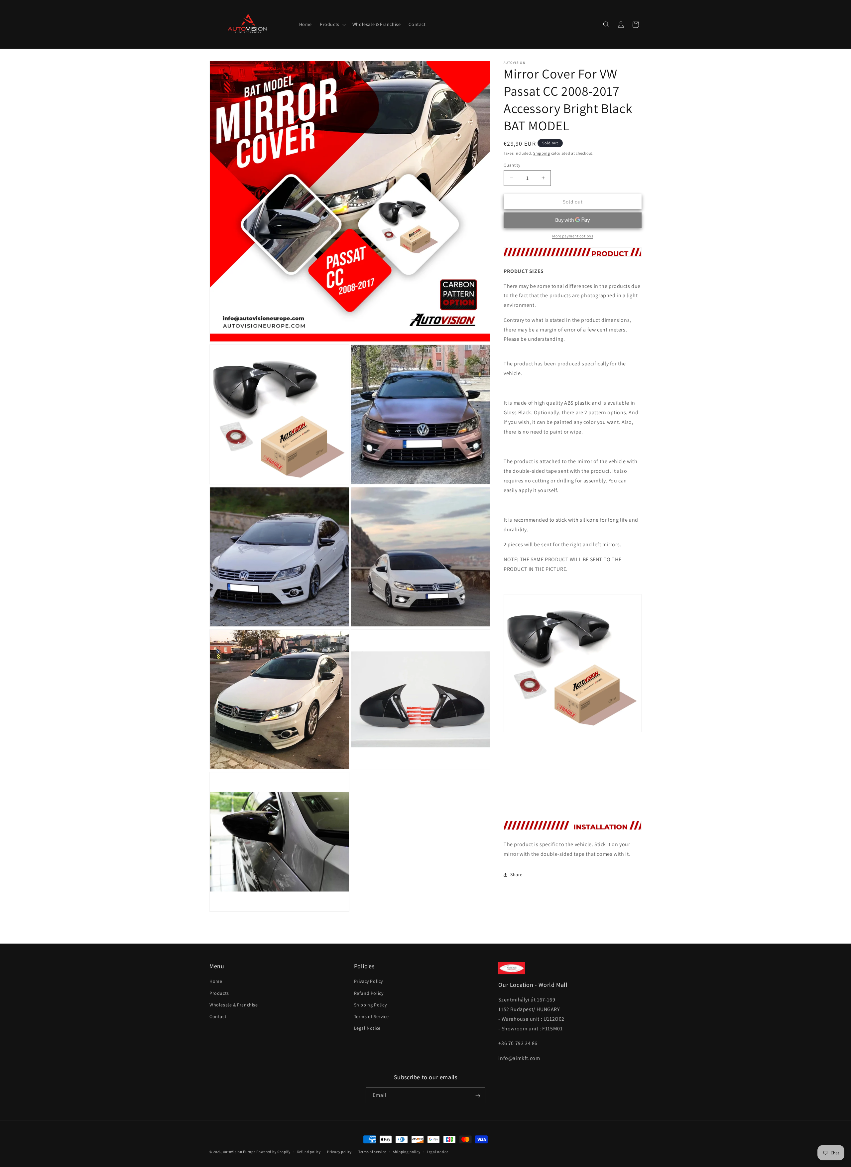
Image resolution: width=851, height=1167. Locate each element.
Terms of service (372, 1151)
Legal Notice (367, 1028)
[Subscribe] (477, 1095)
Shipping (541, 153)
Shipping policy (407, 1151)
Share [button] (516, 874)
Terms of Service (371, 1016)
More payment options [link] (572, 235)
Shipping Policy (370, 1005)
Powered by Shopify (273, 1151)
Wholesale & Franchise (233, 1005)
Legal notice (437, 1151)
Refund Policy (369, 993)
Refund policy (309, 1151)
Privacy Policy (368, 981)
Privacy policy (339, 1151)
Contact (217, 1016)
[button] (332, 24)
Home (215, 981)
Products (219, 993)
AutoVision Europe (239, 1151)
